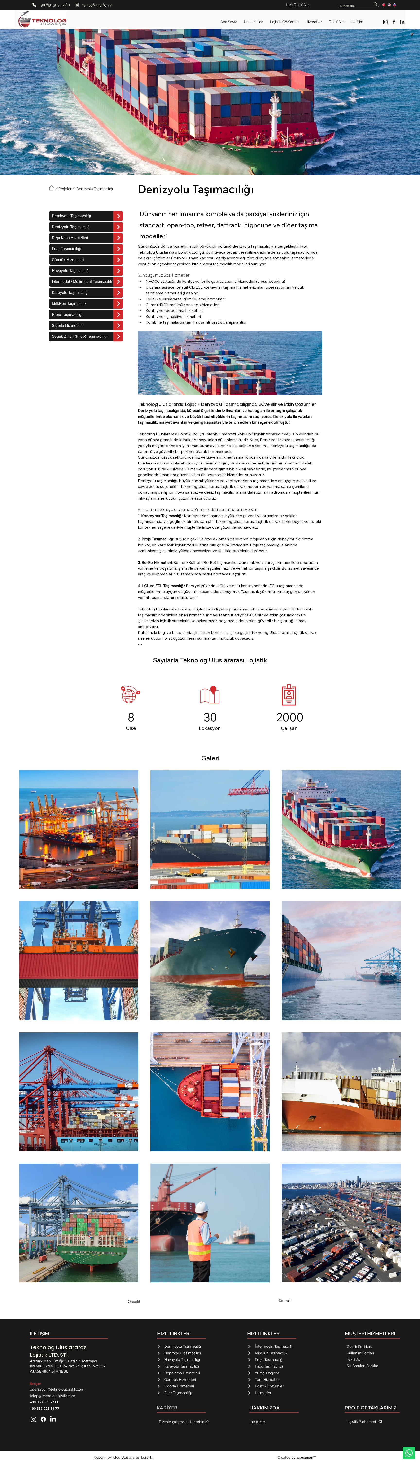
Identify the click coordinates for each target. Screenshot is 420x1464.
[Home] (51, 188)
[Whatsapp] (409, 1453)
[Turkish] (383, 4)
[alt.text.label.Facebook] (394, 22)
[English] (389, 4)
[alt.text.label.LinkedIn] (402, 22)
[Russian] (394, 4)
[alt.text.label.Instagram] (385, 22)
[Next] (118, 216)
